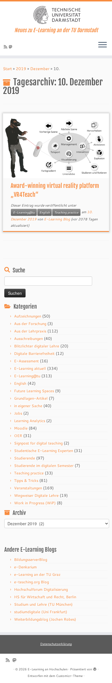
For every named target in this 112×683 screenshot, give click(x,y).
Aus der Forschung (30, 323)
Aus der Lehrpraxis (30, 331)
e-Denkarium (25, 567)
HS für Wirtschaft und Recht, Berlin (45, 596)
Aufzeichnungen (27, 316)
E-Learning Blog (57, 219)
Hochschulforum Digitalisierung (41, 589)
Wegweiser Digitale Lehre (36, 495)
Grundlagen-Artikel (31, 398)
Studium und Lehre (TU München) (43, 604)
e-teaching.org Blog (31, 581)
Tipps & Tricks (26, 480)
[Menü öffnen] (102, 45)
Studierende (24, 458)
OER (18, 435)
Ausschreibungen (28, 338)
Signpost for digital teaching (38, 443)
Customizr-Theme (69, 676)
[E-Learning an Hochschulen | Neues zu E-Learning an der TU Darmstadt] (56, 14)
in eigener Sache (28, 405)
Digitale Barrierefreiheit (34, 353)
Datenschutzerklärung (56, 644)
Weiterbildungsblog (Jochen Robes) (45, 619)
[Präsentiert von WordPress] (95, 668)
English (44, 212)
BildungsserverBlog (30, 559)
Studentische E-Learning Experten (43, 450)
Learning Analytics (29, 420)
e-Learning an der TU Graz (37, 574)
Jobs (18, 413)
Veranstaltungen (28, 487)
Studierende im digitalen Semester (44, 465)
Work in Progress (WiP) (35, 502)
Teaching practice (66, 212)
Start (7, 69)
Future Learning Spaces (34, 390)
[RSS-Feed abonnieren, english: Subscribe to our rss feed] (6, 47)
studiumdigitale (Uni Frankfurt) (40, 611)
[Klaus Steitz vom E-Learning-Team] (11, 47)
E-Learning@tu (24, 212)
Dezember (39, 69)
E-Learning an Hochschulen (47, 669)
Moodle (21, 428)
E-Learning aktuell (30, 368)
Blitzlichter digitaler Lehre (36, 346)
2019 (21, 69)
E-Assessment (26, 360)
